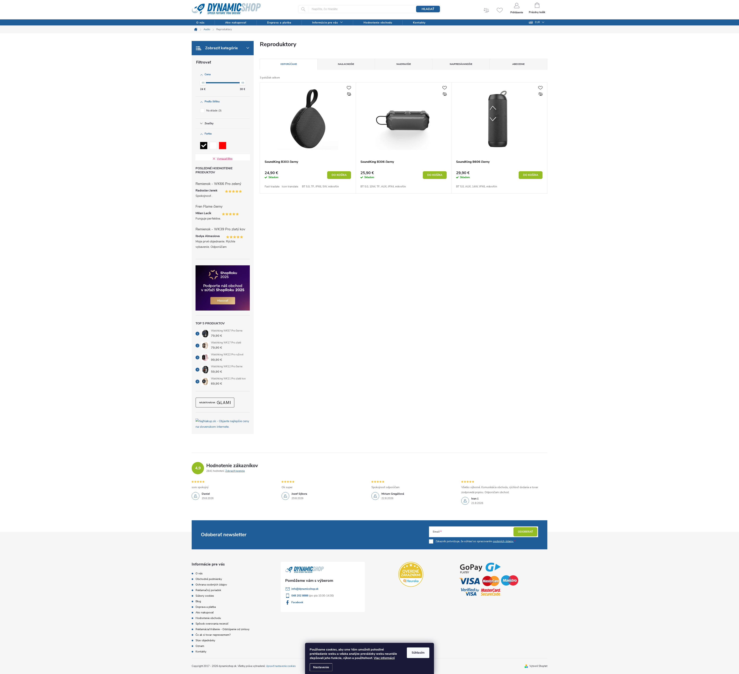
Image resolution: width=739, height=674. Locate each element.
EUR (537, 22)
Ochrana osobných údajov (211, 584)
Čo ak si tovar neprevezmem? (213, 635)
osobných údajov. (503, 541)
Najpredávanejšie (461, 64)
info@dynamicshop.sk (305, 589)
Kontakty (201, 651)
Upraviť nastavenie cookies (281, 666)
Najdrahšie (403, 64)
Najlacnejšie (346, 64)
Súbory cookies (205, 596)
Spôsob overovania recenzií (212, 624)
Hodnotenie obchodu (208, 618)
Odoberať (525, 532)
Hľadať (428, 9)
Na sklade (213, 110)
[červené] (222, 145)
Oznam (200, 646)
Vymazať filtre (224, 158)
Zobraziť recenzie (235, 471)
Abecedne (518, 64)
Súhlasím (418, 653)
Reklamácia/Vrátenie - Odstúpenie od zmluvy (222, 629)
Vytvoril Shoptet (538, 666)
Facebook (297, 602)
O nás (199, 573)
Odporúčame (288, 64)
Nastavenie (321, 667)
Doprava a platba (206, 607)
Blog (198, 601)
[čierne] (203, 145)
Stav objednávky (205, 640)
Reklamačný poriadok (208, 590)
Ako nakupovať (205, 612)
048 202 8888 (300, 595)
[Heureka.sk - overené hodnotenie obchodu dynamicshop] (410, 574)
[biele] (213, 145)
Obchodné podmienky (209, 579)
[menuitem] (200, 22)
